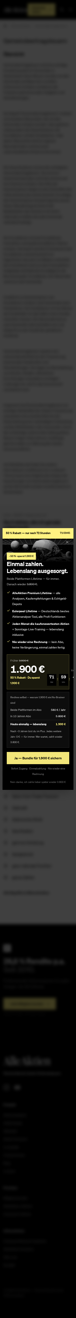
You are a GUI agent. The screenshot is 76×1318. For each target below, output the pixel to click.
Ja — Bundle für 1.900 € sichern (38, 758)
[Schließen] (67, 542)
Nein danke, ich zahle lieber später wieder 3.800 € (38, 782)
